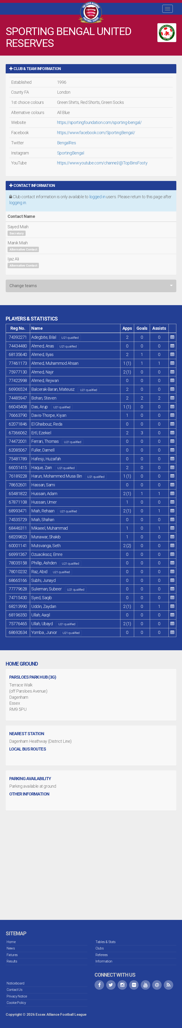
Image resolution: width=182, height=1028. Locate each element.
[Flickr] (134, 985)
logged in (97, 196)
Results (12, 961)
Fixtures (12, 955)
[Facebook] (99, 985)
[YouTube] (145, 985)
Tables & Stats (106, 942)
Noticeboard (15, 983)
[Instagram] (122, 985)
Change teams (23, 285)
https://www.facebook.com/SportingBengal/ (96, 132)
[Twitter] (111, 985)
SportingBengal (70, 152)
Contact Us (14, 990)
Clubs (100, 948)
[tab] (91, 68)
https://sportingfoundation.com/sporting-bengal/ (99, 122)
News (11, 948)
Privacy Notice (17, 996)
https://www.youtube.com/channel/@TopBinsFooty (102, 162)
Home (11, 942)
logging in (17, 202)
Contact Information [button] (34, 185)
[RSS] (168, 985)
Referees (102, 955)
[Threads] (157, 985)
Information (104, 961)
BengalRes (66, 142)
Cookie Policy (16, 1003)
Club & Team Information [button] (37, 68)
